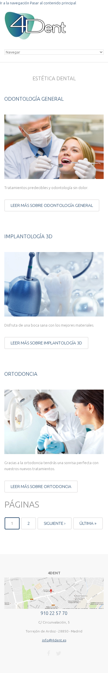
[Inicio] (35, 14)
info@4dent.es (54, 640)
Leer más (52, 205)
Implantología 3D (28, 236)
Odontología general (34, 99)
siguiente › (54, 523)
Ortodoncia (20, 374)
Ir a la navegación (14, 3)
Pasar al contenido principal (53, 3)
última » (87, 523)
